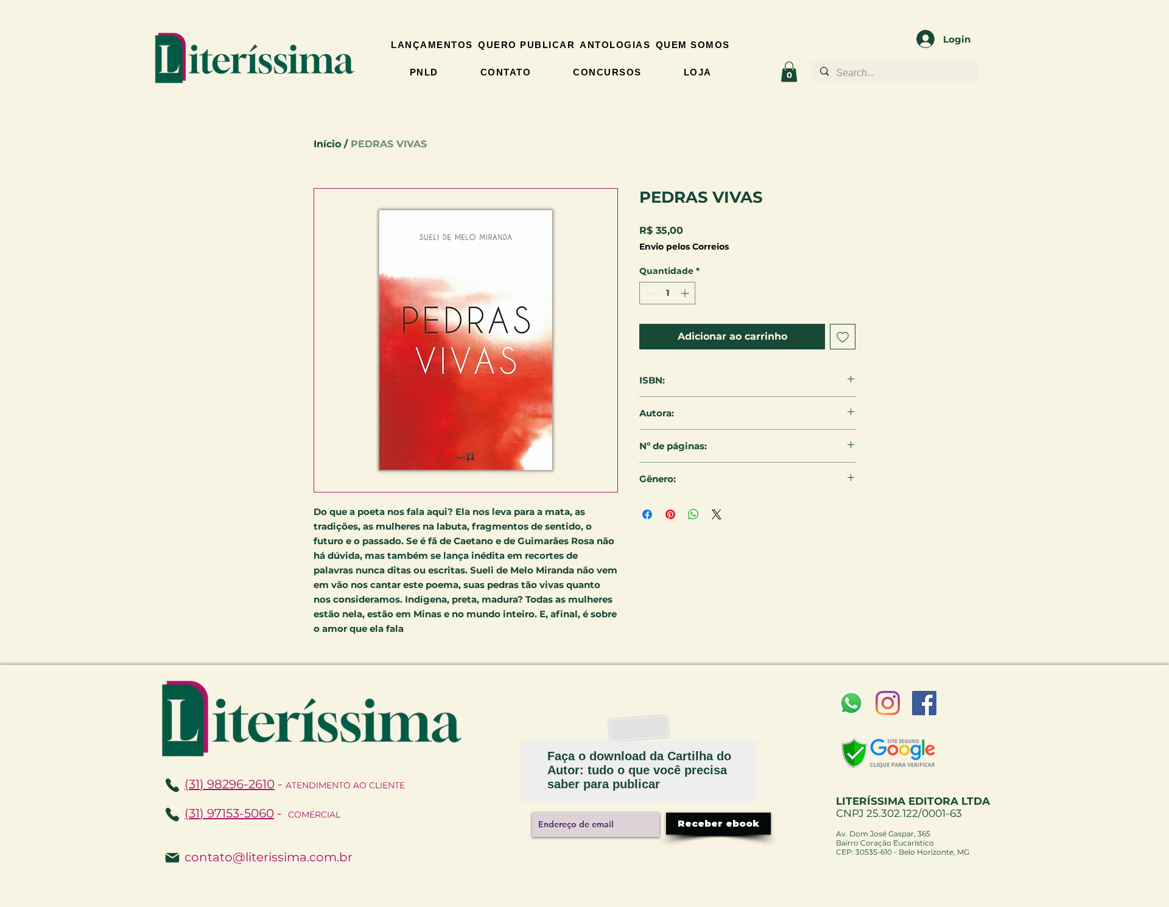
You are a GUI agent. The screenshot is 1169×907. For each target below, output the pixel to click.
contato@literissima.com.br (268, 857)
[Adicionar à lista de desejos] (842, 336)
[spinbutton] (667, 293)
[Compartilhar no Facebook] (647, 514)
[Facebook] (924, 703)
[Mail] (172, 858)
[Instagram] (888, 703)
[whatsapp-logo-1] (851, 703)
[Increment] (685, 293)
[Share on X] (716, 514)
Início (327, 144)
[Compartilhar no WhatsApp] (693, 514)
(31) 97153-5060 (229, 813)
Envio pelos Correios (684, 246)
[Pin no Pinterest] (670, 514)
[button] (789, 71)
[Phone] (172, 814)
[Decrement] (648, 293)
